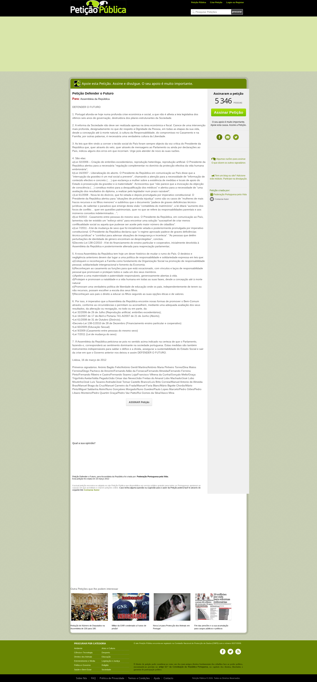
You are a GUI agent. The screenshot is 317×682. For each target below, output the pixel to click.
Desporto (106, 652)
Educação (106, 657)
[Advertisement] (158, 44)
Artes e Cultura (108, 648)
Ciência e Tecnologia (83, 652)
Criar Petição (216, 2)
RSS (238, 652)
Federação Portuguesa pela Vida (230, 194)
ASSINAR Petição (139, 402)
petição (83, 485)
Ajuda (157, 678)
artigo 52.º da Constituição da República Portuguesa (183, 667)
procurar (237, 11)
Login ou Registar (235, 2)
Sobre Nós (81, 678)
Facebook (219, 137)
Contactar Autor (222, 199)
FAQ (93, 678)
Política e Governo (82, 665)
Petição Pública (198, 2)
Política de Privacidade (112, 678)
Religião (105, 665)
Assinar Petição (228, 112)
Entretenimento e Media (84, 661)
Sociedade (106, 669)
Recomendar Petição (228, 137)
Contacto (168, 678)
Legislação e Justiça (111, 661)
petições (108, 488)
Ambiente (78, 648)
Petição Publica (118, 485)
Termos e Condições (139, 678)
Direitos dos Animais (83, 657)
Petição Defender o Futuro (84, 476)
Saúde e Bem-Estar (83, 669)
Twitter (236, 137)
